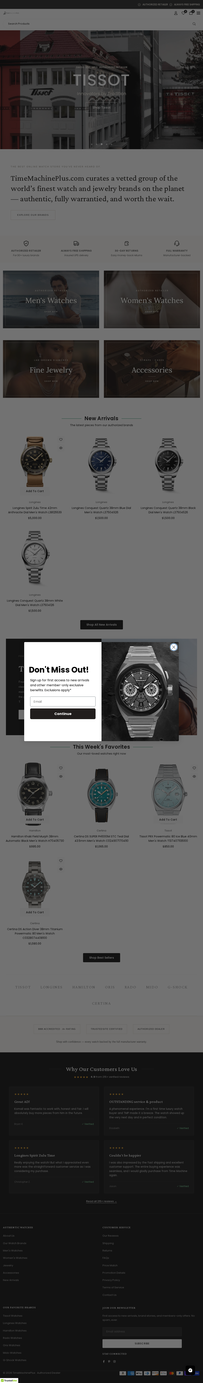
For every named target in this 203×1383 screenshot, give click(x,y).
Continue (63, 713)
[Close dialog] (173, 647)
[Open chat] (190, 1370)
